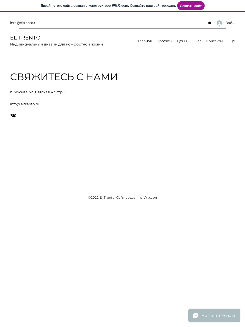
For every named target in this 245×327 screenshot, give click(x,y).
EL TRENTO (25, 37)
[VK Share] (209, 22)
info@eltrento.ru (24, 23)
